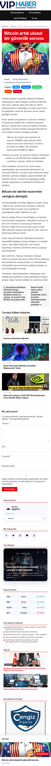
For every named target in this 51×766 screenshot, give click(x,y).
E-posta (6, 456)
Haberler (5, 26)
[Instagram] (20, 535)
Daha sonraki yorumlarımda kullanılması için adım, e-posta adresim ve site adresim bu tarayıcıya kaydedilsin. (25, 481)
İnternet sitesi (8, 466)
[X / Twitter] (13, 535)
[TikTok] (34, 535)
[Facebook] (6, 535)
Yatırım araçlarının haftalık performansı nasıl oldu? (24, 637)
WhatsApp (36, 87)
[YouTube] (27, 535)
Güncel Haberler (17, 13)
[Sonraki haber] (43, 552)
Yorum (6, 423)
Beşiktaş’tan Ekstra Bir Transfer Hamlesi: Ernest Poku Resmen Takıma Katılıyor (25, 628)
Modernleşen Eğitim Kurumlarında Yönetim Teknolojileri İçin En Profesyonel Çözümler (21, 641)
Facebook (26, 87)
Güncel (13, 26)
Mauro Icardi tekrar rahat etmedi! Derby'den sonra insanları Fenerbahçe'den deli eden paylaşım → (39, 296)
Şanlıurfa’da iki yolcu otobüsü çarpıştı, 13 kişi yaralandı (26, 634)
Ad (4, 446)
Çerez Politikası (20, 18)
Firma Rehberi (35, 13)
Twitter (16, 87)
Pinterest (17, 91)
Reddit (8, 91)
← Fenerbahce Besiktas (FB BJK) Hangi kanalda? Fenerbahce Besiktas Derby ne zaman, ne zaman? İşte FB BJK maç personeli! (15, 293)
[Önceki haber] (38, 552)
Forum (34, 18)
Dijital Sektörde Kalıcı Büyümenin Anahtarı (21, 632)
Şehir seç (10, 513)
